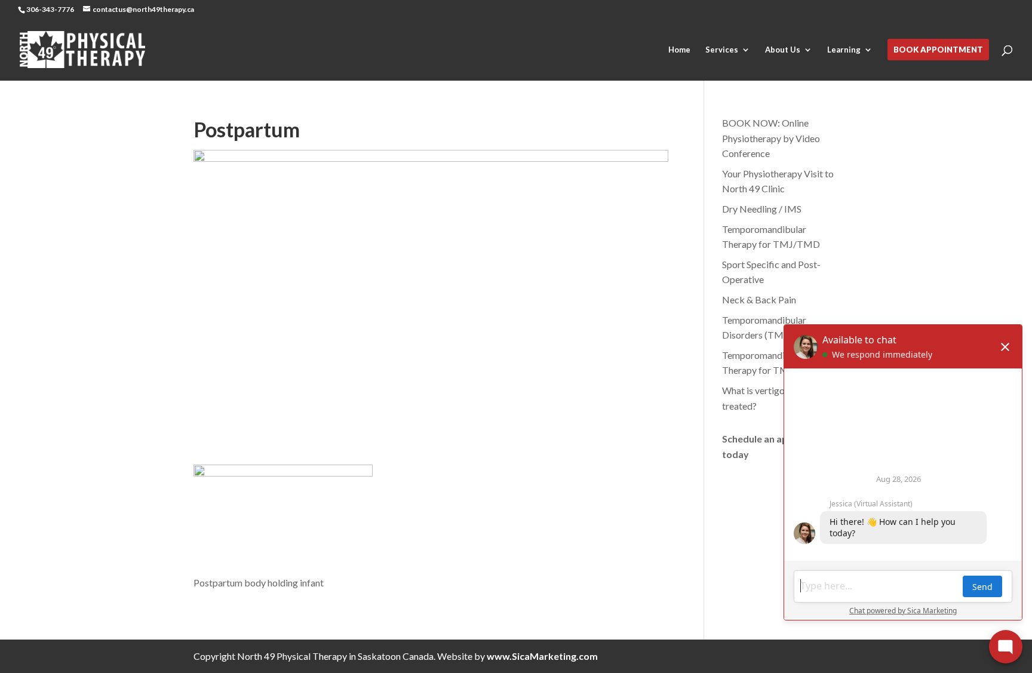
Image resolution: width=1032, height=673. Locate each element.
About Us (782, 49)
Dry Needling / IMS (761, 208)
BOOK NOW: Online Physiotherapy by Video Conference (771, 138)
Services (721, 49)
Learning (844, 49)
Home (679, 49)
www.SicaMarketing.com (542, 656)
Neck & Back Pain (759, 299)
